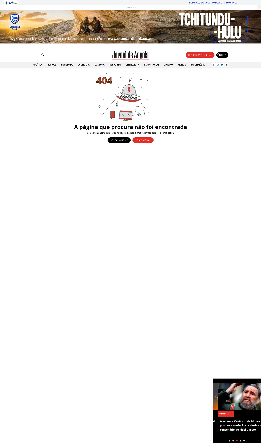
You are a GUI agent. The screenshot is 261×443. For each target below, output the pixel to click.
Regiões (51, 64)
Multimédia (198, 64)
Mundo (182, 64)
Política (37, 64)
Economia (84, 64)
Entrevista (132, 64)
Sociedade (67, 64)
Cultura (100, 64)
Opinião (168, 64)
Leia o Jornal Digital (200, 54)
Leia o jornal (143, 140)
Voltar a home (119, 140)
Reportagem (151, 64)
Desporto (115, 64)
